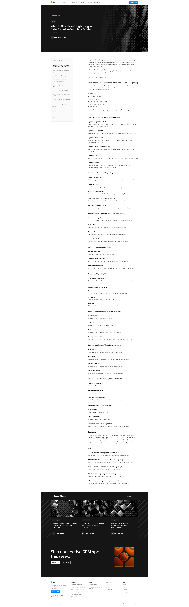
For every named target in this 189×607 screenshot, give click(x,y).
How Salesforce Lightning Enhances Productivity (59, 80)
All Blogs (130, 496)
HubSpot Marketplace (76, 594)
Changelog (109, 589)
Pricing (82, 2)
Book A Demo (55, 562)
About (124, 584)
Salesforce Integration (76, 584)
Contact (125, 589)
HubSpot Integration (76, 592)
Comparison (74, 2)
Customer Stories (110, 592)
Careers (125, 587)
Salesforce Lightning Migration (60, 90)
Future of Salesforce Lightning (60, 110)
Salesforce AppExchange (77, 589)
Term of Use (126, 603)
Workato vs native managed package (96, 587)
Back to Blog (56, 15)
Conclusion (55, 114)
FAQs (53, 117)
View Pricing (66, 562)
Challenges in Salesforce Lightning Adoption (61, 105)
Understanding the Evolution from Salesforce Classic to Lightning (61, 66)
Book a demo (133, 2)
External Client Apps (76, 597)
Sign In (125, 2)
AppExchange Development (78, 587)
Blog (107, 584)
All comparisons (93, 584)
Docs (107, 587)
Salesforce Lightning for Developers (58, 85)
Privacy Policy (134, 603)
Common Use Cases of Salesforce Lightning (61, 100)
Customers (89, 2)
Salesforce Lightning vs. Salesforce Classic (61, 95)
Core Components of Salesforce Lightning (60, 71)
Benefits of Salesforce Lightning (60, 76)
